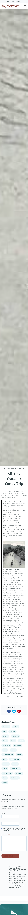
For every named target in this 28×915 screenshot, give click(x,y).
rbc (23, 468)
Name (3, 813)
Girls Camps (6, 745)
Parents (15, 764)
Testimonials (14, 778)
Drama (13, 740)
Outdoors (18, 468)
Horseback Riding (8, 754)
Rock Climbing (15, 768)
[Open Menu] (25, 6)
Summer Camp (7, 773)
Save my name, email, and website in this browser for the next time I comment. (14, 829)
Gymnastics (17, 745)
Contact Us (14, 1)
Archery (15, 727)
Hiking (4, 750)
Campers (12, 731)
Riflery (5, 768)
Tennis (5, 778)
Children (5, 736)
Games (21, 740)
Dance (5, 740)
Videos (5, 782)
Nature (19, 754)
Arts (4, 731)
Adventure (6, 727)
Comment (5, 835)
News (4, 759)
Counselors (15, 736)
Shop (8, 1)
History (13, 750)
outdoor (11, 495)
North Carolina (15, 759)
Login (19, 1)
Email (3, 821)
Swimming (19, 773)
